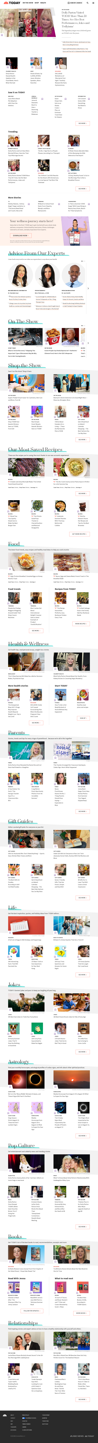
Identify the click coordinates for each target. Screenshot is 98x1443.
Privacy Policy (25, 1415)
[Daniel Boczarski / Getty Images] (26, 1163)
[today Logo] (5, 1415)
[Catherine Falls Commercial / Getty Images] (26, 662)
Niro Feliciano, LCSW (42, 293)
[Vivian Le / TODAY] (71, 839)
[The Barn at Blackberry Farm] (26, 467)
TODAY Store (45, 1421)
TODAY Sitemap (45, 1415)
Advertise (44, 1418)
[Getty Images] (25, 336)
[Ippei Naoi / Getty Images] (26, 1002)
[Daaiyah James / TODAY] (71, 383)
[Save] (8, 67)
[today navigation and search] (93, 3)
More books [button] (80, 1313)
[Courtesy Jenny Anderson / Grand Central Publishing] (26, 1254)
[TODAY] (28, 23)
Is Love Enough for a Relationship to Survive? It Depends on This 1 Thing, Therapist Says (46, 299)
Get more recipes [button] (78, 534)
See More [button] (82, 123)
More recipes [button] (80, 624)
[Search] (88, 3)
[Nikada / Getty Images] (71, 925)
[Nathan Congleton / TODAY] (26, 750)
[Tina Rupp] (26, 562)
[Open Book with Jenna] (71, 1254)
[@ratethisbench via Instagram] (71, 1341)
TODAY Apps (13, 1427)
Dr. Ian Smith (66, 293)
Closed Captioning (27, 1430)
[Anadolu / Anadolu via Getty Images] (71, 1079)
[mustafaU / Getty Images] (26, 925)
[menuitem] (28, 3)
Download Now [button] (20, 235)
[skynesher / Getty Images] (71, 1002)
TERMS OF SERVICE (26, 1424)
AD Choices (13, 1430)
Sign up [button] (82, 718)
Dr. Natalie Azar (13, 293)
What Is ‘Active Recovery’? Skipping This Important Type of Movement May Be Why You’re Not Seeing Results (22, 353)
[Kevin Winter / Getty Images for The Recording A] (71, 1163)
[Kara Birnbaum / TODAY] (26, 383)
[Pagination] (83, 261)
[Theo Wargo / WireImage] (71, 662)
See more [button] (35, 723)
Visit (12, 1424)
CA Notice (24, 1421)
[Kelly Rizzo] (71, 467)
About (12, 1415)
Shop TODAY (45, 1424)
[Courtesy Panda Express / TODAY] (62, 336)
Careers (24, 1427)
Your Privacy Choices (31, 1418)
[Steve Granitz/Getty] (26, 1341)
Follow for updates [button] (31, 1311)
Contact (13, 1418)
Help (12, 1421)
